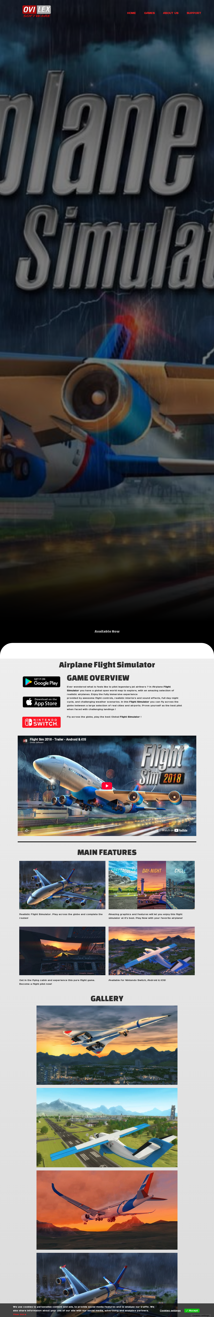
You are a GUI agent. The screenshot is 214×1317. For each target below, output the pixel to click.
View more (19, 1314)
